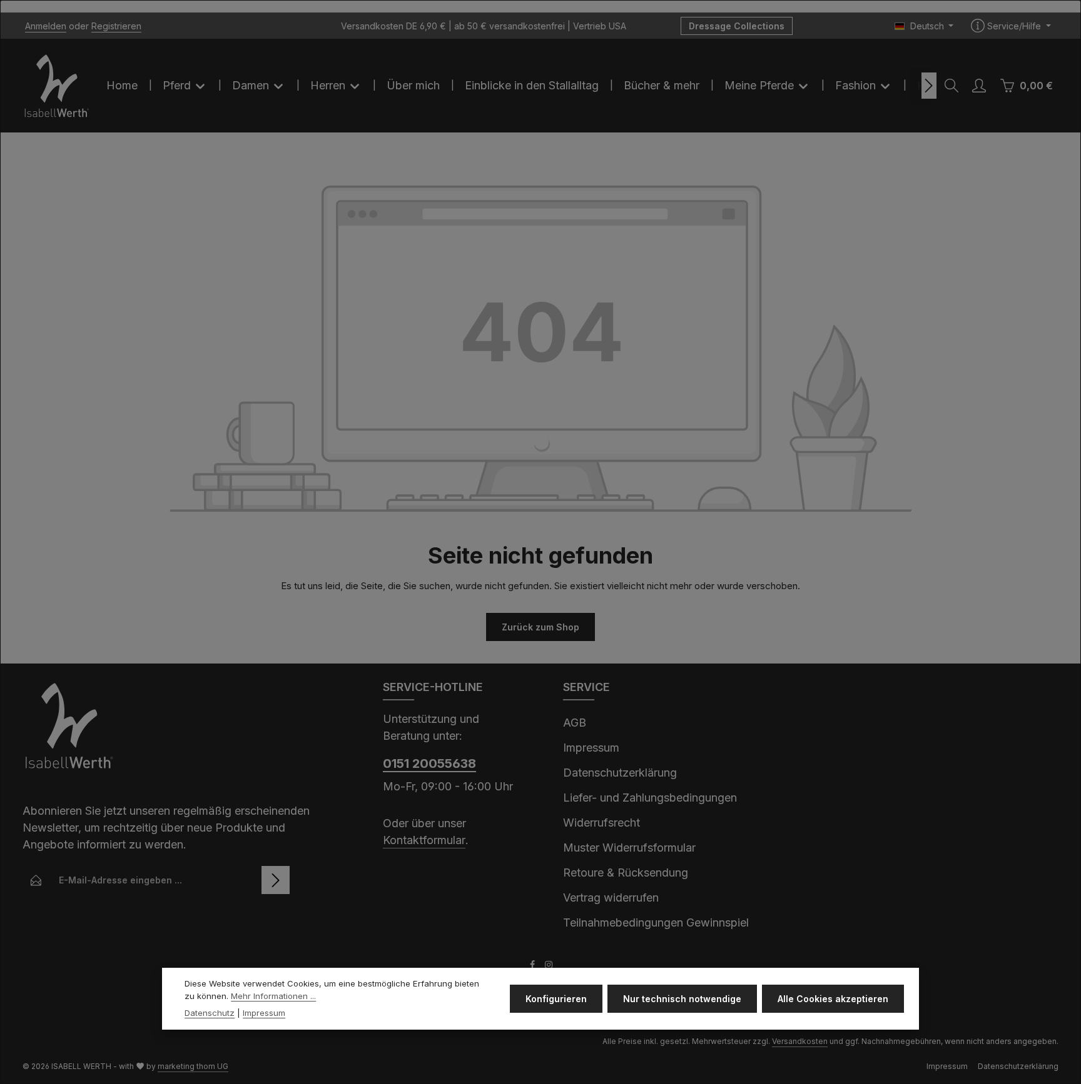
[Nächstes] (928, 85)
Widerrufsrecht (601, 822)
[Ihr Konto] (979, 85)
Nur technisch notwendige (682, 998)
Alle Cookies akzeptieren (833, 998)
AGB (574, 722)
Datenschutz (210, 1013)
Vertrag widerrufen (611, 897)
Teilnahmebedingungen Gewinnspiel (656, 922)
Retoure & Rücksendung (625, 872)
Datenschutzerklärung (620, 772)
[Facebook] (533, 966)
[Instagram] (548, 966)
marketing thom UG (193, 1066)
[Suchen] (951, 85)
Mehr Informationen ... (273, 996)
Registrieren (116, 26)
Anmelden (45, 26)
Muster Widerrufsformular (629, 847)
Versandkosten (800, 1041)
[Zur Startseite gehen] (57, 85)
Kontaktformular (424, 840)
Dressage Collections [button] (736, 26)
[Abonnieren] (275, 880)
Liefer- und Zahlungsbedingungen (650, 797)
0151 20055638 (429, 763)
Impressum (591, 747)
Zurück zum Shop (540, 627)
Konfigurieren (556, 998)
